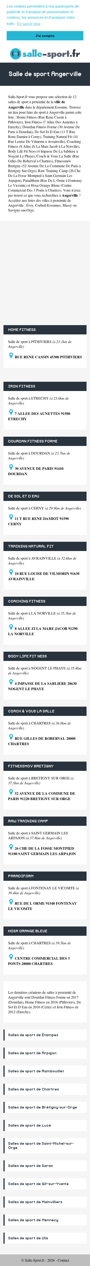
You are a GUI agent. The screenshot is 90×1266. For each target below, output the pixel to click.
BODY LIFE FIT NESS (27, 656)
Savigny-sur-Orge (21, 210)
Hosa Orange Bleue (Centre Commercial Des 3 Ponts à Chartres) (40, 187)
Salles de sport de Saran (30, 1166)
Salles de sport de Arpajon (32, 1053)
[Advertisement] (45, 273)
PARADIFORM (20, 876)
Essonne (61, 107)
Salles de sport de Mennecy (33, 1220)
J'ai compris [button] (45, 36)
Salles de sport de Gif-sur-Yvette (38, 1184)
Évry (29, 205)
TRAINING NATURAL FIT (31, 546)
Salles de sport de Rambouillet (36, 1071)
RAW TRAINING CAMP (28, 821)
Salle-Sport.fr (17, 96)
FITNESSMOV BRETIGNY (31, 766)
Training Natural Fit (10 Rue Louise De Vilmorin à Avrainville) (43, 139)
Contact (63, 1260)
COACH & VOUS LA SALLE (31, 711)
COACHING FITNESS (26, 601)
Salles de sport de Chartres (33, 1089)
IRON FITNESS (21, 386)
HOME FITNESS (22, 330)
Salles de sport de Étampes (33, 1035)
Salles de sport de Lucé (29, 1125)
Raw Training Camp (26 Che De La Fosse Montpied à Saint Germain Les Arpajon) (44, 175)
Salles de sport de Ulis (28, 1238)
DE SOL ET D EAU (23, 496)
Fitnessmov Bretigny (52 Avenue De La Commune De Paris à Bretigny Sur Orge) (44, 165)
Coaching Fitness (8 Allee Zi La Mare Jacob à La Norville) (44, 144)
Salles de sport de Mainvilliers (35, 1202)
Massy (67, 205)
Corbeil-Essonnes (48, 205)
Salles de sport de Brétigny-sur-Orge (42, 1107)
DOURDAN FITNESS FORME (32, 441)
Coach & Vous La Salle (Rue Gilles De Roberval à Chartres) (43, 158)
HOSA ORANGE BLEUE (27, 931)
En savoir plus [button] (28, 24)
